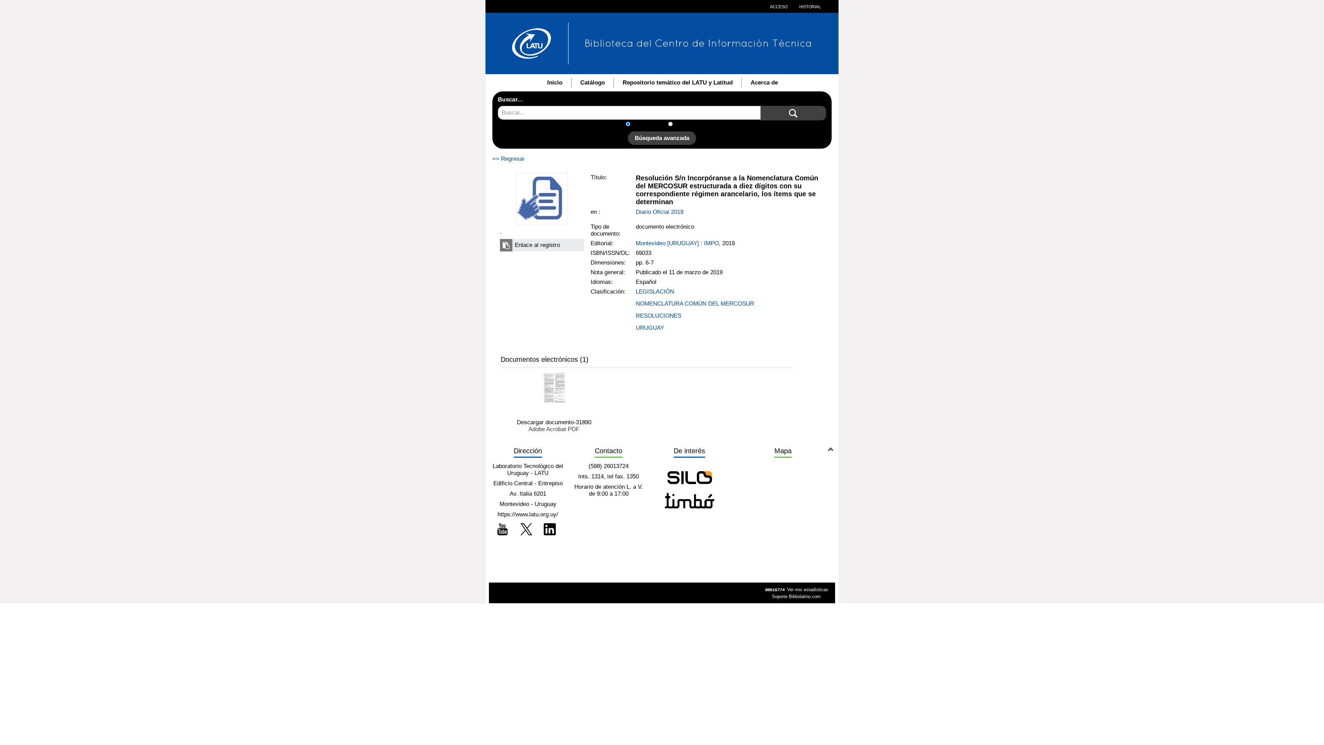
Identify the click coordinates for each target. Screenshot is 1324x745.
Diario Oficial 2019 (659, 212)
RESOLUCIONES (658, 315)
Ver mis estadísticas (807, 589)
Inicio (554, 82)
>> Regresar (508, 159)
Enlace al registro (537, 245)
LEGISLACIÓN (655, 291)
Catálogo (592, 82)
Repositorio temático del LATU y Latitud (678, 82)
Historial (809, 6)
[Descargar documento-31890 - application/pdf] (554, 387)
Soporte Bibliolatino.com (796, 596)
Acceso (779, 6)
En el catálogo (651, 124)
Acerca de (764, 82)
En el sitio (689, 124)
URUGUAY (650, 328)
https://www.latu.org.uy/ (528, 514)
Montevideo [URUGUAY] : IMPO (677, 243)
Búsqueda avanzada (662, 138)
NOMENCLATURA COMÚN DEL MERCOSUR (695, 303)
